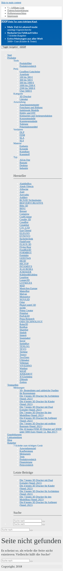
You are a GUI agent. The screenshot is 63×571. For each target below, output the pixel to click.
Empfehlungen (14, 434)
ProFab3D (25, 316)
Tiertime (24, 352)
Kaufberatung (26, 451)
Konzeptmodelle (27, 118)
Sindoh (23, 332)
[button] (8, 50)
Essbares (24, 146)
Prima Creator (26, 310)
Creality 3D (25, 219)
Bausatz (23, 162)
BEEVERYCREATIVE (31, 203)
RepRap (24, 327)
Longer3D (25, 280)
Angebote (24, 74)
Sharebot (24, 329)
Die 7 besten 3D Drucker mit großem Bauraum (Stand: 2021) (38, 425)
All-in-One (25, 160)
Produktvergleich (28, 66)
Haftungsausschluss (16, 13)
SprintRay (24, 343)
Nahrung (24, 124)
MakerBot (24, 291)
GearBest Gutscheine (30, 71)
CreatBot (24, 222)
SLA (22, 138)
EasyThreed (25, 230)
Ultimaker (24, 360)
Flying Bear (25, 247)
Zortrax (23, 382)
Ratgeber (11, 443)
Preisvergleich (26, 465)
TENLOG (25, 346)
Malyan (23, 294)
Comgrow (24, 214)
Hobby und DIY (28, 113)
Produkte (11, 58)
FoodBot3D (25, 250)
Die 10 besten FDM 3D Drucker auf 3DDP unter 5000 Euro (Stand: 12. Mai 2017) (41, 430)
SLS (22, 140)
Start (9, 55)
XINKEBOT (26, 374)
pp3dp (23, 307)
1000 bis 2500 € (27, 85)
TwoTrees (24, 357)
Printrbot (24, 313)
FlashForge (25, 241)
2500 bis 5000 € (27, 88)
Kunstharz (25, 151)
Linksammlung (14, 437)
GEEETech (25, 258)
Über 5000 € (26, 91)
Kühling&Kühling (28, 274)
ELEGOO (25, 233)
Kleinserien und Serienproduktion (36, 115)
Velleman (24, 363)
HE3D (23, 261)
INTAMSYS (26, 266)
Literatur (24, 99)
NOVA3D (25, 299)
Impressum (12, 16)
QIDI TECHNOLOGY (31, 321)
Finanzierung (26, 462)
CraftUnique (26, 216)
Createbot (24, 225)
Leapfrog (24, 277)
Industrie (24, 168)
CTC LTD (25, 227)
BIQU (23, 208)
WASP (23, 371)
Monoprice (25, 296)
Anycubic (24, 194)
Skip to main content (11, 2)
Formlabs (24, 255)
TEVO (23, 349)
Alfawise (24, 189)
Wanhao (24, 368)
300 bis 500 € (26, 80)
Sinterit (23, 335)
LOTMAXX (26, 283)
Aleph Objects (26, 186)
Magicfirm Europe (28, 288)
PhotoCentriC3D (28, 305)
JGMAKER (25, 272)
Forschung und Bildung (31, 107)
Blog (9, 440)
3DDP (23, 47)
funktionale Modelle (29, 110)
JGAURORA (26, 269)
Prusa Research (27, 318)
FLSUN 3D (25, 244)
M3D (22, 285)
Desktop (24, 165)
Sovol (22, 341)
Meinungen (25, 454)
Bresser (23, 211)
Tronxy (23, 354)
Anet (22, 192)
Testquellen (12, 385)
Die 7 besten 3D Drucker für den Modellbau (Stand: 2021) (35, 414)
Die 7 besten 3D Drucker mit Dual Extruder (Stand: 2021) (36, 408)
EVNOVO (25, 236)
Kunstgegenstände (28, 121)
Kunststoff (25, 154)
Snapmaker (25, 338)
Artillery (24, 197)
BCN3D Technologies (30, 200)
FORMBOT (26, 252)
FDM (22, 135)
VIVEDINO (26, 365)
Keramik (24, 149)
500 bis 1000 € (27, 82)
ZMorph (24, 379)
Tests (22, 456)
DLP (22, 132)
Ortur (22, 302)
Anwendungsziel (28, 448)
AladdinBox (25, 183)
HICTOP (24, 263)
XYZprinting (26, 376)
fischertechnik (26, 238)
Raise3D (24, 324)
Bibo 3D (24, 205)
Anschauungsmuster (29, 104)
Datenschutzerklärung (17, 10)
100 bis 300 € (26, 77)
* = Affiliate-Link (15, 7)
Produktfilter (26, 63)
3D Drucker (25, 96)
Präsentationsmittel (29, 126)
